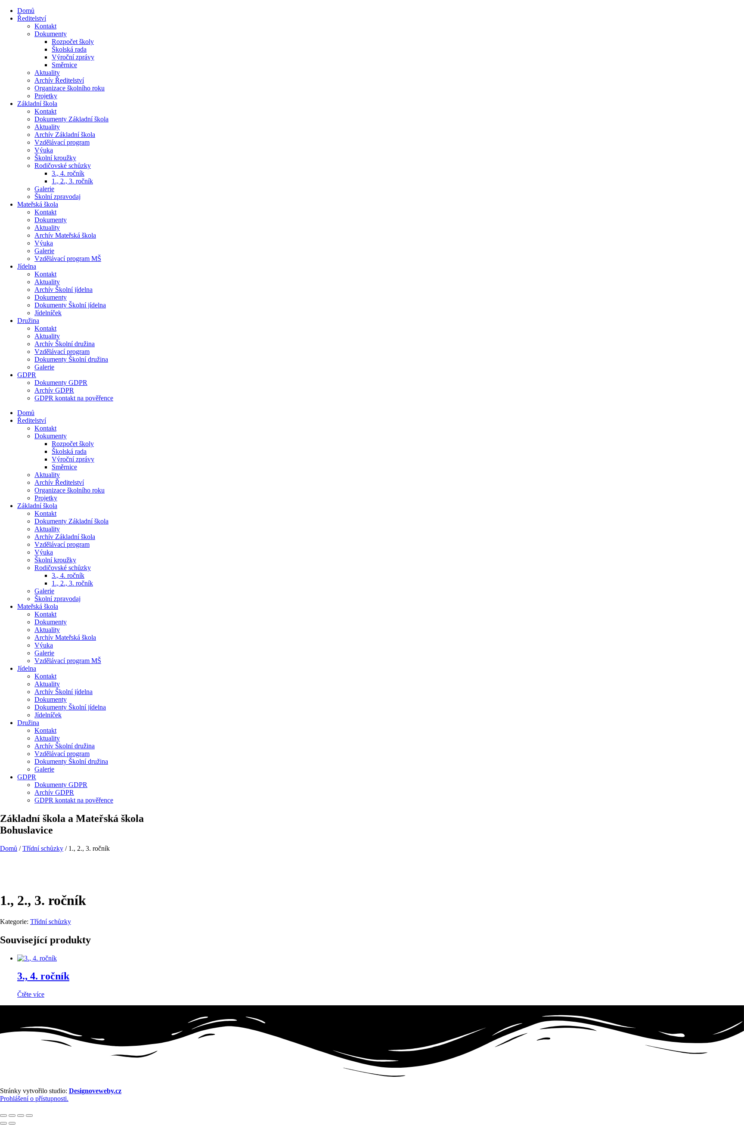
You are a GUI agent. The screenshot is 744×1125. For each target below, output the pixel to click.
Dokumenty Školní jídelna (70, 305)
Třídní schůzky (42, 848)
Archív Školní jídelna (63, 289)
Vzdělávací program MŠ (67, 258)
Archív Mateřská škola (65, 235)
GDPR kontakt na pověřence (73, 398)
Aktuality (47, 72)
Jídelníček (48, 312)
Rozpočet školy (73, 41)
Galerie (44, 188)
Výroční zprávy (73, 57)
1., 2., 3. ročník (72, 181)
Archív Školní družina (64, 343)
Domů (25, 10)
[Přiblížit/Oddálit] (3, 1115)
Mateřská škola (37, 204)
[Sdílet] (20, 1115)
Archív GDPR (54, 390)
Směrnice (64, 64)
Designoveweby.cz (95, 1090)
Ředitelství (31, 18)
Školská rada (69, 49)
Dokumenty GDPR (60, 382)
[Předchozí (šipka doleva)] (3, 1123)
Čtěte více (30, 994)
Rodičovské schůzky (62, 165)
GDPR (26, 374)
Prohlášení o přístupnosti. (34, 1098)
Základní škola (37, 103)
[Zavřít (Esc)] (29, 1115)
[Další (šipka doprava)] (12, 1123)
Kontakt (45, 26)
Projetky (45, 95)
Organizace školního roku (69, 88)
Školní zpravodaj (57, 196)
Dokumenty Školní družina (71, 359)
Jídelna (26, 266)
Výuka (43, 150)
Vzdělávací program (62, 142)
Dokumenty (50, 33)
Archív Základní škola (64, 134)
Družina (28, 320)
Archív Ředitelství (59, 80)
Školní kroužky (55, 157)
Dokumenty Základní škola (71, 119)
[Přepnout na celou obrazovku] (12, 1115)
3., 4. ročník (68, 173)
